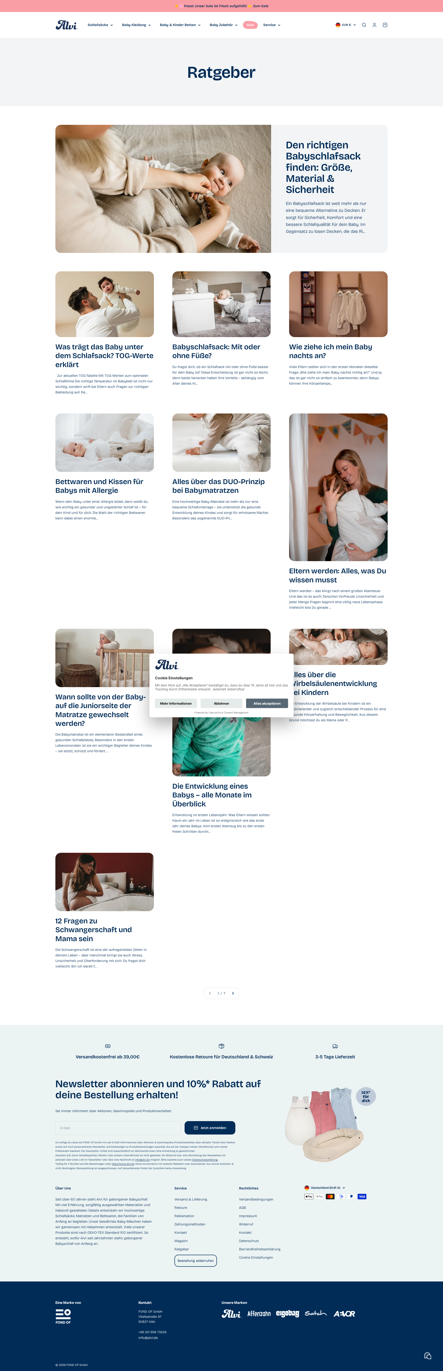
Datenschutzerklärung (205, 1159)
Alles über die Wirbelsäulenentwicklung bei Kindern (333, 683)
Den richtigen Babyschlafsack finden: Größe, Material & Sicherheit (323, 167)
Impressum (248, 1216)
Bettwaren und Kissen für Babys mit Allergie (99, 486)
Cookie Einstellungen (256, 1257)
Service (269, 25)
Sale (250, 25)
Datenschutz (249, 1241)
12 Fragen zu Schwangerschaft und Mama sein (93, 929)
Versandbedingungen (256, 1199)
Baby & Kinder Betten (178, 25)
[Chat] (428, 1356)
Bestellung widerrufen (196, 1261)
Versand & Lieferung (190, 1199)
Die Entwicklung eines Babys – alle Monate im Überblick (212, 795)
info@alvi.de (142, 1159)
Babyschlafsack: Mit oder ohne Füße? (216, 351)
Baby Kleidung (134, 25)
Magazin (181, 1241)
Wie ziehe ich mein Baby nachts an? (330, 351)
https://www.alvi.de (123, 1163)
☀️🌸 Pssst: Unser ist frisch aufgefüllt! (213, 6)
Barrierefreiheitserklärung (260, 1249)
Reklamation (184, 1216)
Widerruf (246, 1224)
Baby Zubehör (221, 25)
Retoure (180, 1208)
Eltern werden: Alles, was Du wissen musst (337, 575)
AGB (242, 1208)
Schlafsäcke (98, 25)
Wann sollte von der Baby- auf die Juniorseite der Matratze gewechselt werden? (100, 710)
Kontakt (180, 1232)
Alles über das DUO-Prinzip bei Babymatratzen (218, 486)
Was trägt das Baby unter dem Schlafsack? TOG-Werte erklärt (104, 355)
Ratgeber (181, 1249)
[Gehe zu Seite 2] (233, 993)
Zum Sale (261, 6)
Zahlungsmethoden (189, 1224)
